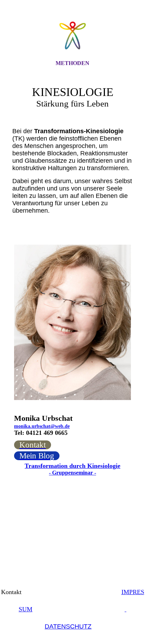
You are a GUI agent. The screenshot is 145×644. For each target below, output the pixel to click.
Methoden (72, 63)
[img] (72, 36)
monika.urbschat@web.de (42, 426)
